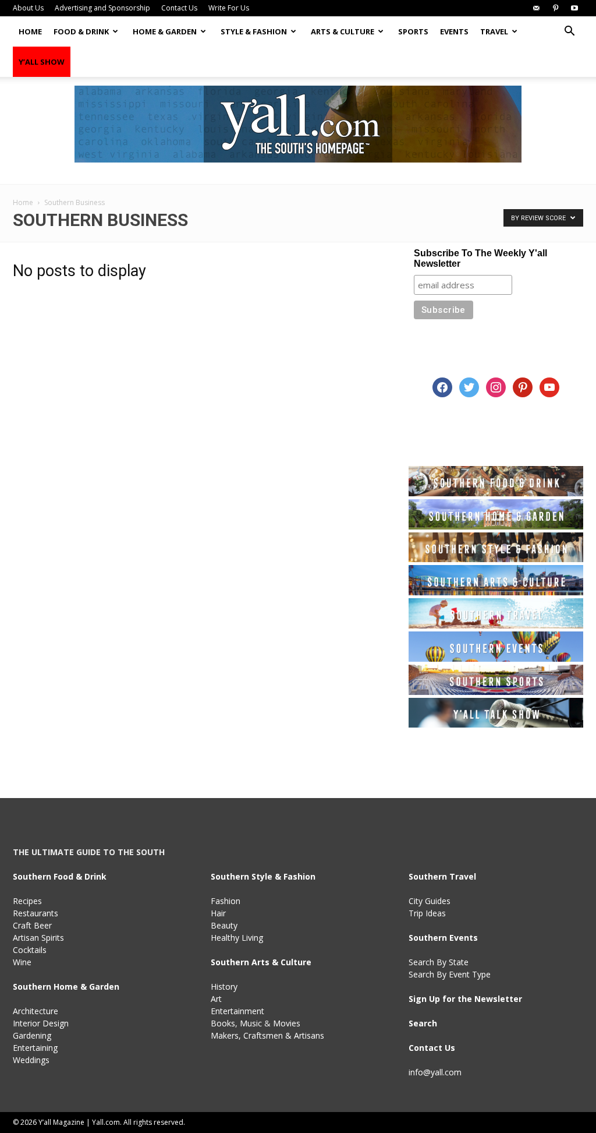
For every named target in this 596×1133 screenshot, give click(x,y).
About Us (28, 8)
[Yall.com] (298, 124)
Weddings (31, 1059)
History (224, 986)
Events (454, 31)
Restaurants (35, 913)
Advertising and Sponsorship (102, 8)
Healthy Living (237, 937)
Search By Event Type (450, 974)
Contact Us (179, 8)
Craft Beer (32, 925)
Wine (22, 962)
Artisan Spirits (38, 937)
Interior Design (41, 1023)
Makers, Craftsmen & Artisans (267, 1035)
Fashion (225, 900)
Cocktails (30, 949)
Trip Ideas (427, 913)
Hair (218, 913)
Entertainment (237, 1010)
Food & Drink (81, 31)
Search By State (439, 962)
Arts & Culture (342, 31)
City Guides (429, 900)
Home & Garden (165, 31)
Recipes (27, 900)
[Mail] (536, 8)
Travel (494, 31)
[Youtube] (574, 8)
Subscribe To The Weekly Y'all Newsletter (480, 258)
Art (216, 998)
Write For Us (228, 8)
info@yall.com (435, 1072)
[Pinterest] (555, 8)
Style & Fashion (254, 31)
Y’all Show (42, 62)
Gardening (32, 1035)
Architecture (35, 1010)
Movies (286, 1023)
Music (251, 1023)
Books (223, 1023)
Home (30, 31)
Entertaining (35, 1047)
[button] (569, 32)
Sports (413, 31)
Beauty (224, 925)
